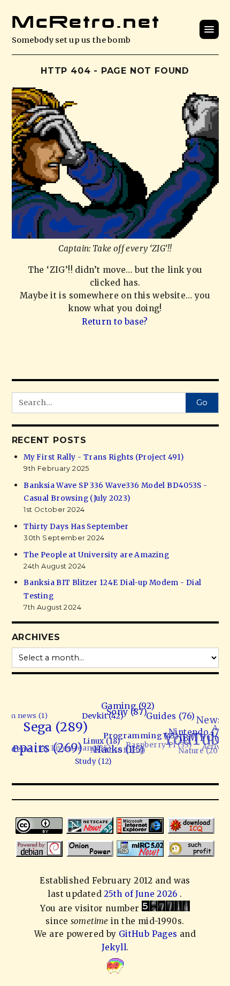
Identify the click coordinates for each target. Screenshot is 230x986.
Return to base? (115, 322)
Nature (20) (198, 750)
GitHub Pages (148, 934)
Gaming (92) (131, 708)
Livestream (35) (80, 743)
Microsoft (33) (116, 746)
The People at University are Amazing (96, 554)
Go (202, 402)
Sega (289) (55, 726)
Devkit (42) (104, 717)
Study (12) (87, 762)
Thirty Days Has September (76, 526)
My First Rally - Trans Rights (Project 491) (103, 457)
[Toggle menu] (209, 29)
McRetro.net (86, 21)
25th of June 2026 (142, 894)
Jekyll (114, 947)
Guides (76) (171, 719)
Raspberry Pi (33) (159, 742)
